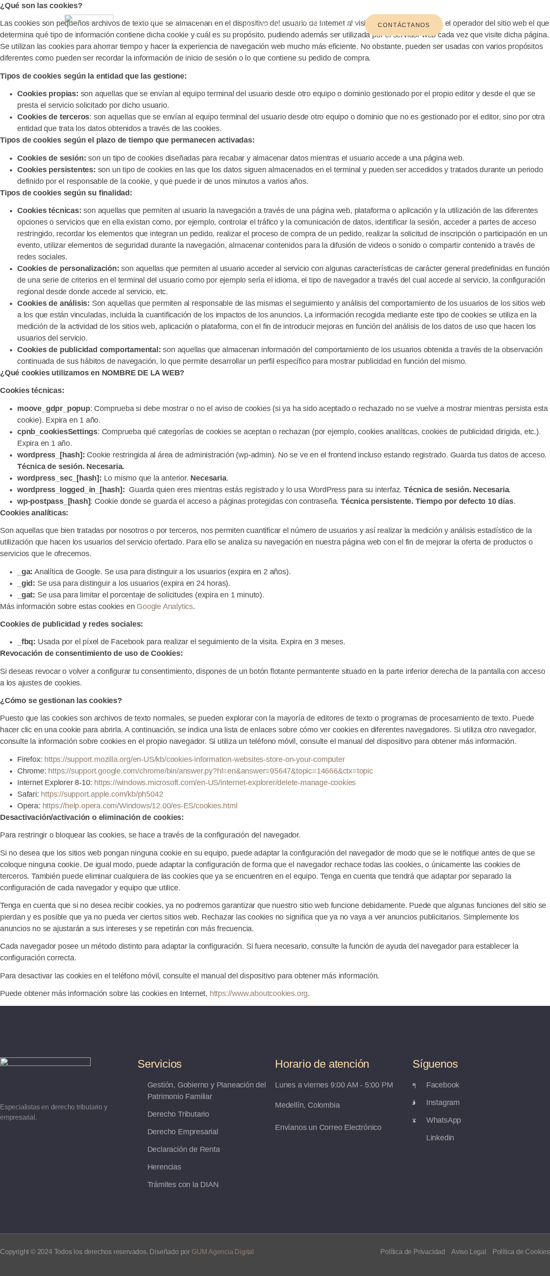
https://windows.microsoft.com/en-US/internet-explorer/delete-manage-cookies (225, 782)
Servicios (264, 24)
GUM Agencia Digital (223, 1251)
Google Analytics (165, 606)
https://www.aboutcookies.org (259, 993)
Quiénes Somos (309, 24)
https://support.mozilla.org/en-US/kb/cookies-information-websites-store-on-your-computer (194, 759)
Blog (349, 24)
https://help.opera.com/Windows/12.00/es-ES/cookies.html (140, 805)
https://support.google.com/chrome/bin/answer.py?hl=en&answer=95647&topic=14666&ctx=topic (210, 771)
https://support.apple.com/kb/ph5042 (102, 794)
